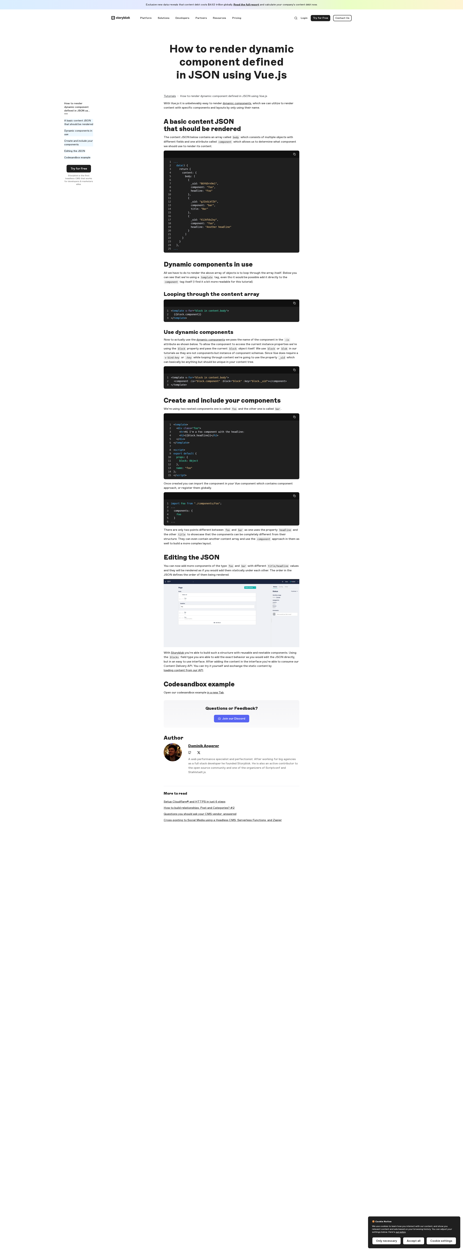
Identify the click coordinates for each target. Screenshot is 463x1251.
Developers (182, 18)
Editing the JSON (74, 151)
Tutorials (170, 96)
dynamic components (237, 103)
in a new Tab (215, 692)
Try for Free (321, 18)
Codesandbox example (77, 157)
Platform (146, 18)
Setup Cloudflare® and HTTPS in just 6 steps (194, 801)
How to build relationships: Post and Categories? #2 (199, 807)
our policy (401, 1232)
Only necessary (386, 1240)
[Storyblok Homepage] (120, 18)
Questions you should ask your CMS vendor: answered (200, 814)
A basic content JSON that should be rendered (78, 122)
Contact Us (342, 18)
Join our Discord (235, 719)
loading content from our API (183, 670)
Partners (201, 18)
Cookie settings (441, 1240)
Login (304, 18)
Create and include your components (78, 142)
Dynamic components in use (78, 132)
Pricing (236, 18)
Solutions (163, 18)
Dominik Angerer (203, 746)
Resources (219, 18)
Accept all (413, 1240)
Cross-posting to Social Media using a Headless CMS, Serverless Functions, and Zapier (223, 820)
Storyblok (177, 652)
